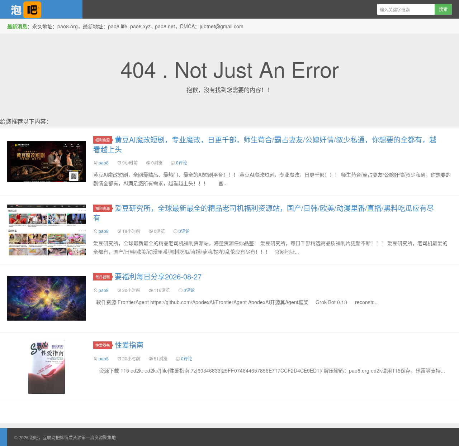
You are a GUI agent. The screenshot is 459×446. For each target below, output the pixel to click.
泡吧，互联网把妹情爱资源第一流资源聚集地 (41, 9)
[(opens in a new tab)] (46, 161)
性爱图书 (102, 345)
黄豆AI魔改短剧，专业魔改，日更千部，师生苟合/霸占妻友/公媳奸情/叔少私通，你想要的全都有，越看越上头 (264, 144)
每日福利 (102, 276)
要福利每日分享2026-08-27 (158, 276)
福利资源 (102, 140)
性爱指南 (129, 345)
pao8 (104, 162)
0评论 (181, 162)
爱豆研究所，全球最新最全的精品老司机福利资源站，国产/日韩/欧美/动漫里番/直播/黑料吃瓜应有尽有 (263, 213)
